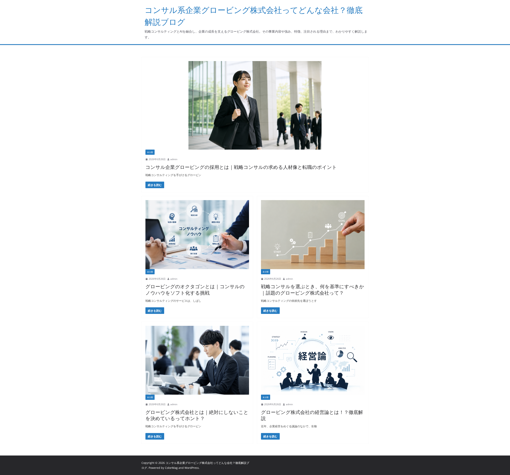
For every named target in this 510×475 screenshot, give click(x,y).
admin (173, 159)
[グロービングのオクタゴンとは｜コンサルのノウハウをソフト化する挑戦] (197, 234)
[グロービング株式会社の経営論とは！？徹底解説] (313, 360)
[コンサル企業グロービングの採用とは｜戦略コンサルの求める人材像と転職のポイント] (255, 105)
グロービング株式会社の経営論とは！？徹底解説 (312, 415)
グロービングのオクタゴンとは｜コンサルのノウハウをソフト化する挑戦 (195, 289)
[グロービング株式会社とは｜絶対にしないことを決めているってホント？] (197, 360)
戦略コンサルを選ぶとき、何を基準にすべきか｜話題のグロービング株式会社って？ (312, 289)
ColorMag (171, 468)
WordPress (191, 468)
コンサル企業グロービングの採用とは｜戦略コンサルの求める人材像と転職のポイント (241, 167)
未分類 (150, 152)
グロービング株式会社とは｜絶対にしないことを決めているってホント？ (196, 415)
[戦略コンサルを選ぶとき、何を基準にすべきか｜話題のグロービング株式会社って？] (313, 234)
